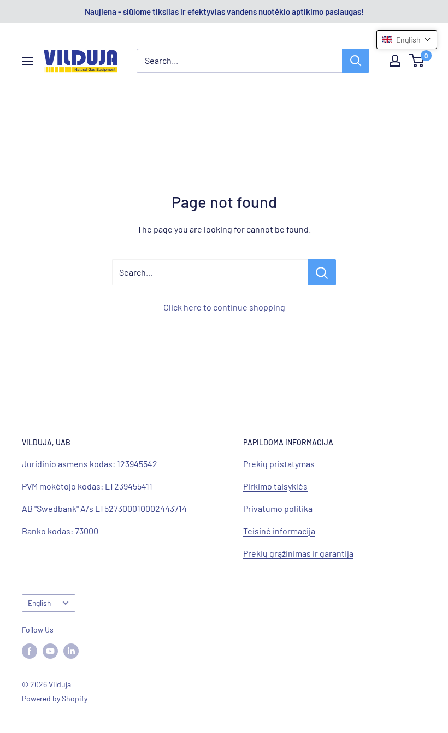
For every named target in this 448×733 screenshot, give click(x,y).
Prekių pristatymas (279, 463)
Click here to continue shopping (224, 307)
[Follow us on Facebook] (29, 650)
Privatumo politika (278, 508)
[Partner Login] (395, 61)
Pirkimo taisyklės (275, 486)
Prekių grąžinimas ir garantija (298, 553)
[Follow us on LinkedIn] (71, 650)
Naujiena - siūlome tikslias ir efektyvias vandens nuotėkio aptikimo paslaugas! (224, 11)
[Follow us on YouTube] (50, 650)
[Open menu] (27, 61)
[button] (407, 40)
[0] (417, 60)
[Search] (355, 61)
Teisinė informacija (279, 531)
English (39, 602)
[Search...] (322, 272)
